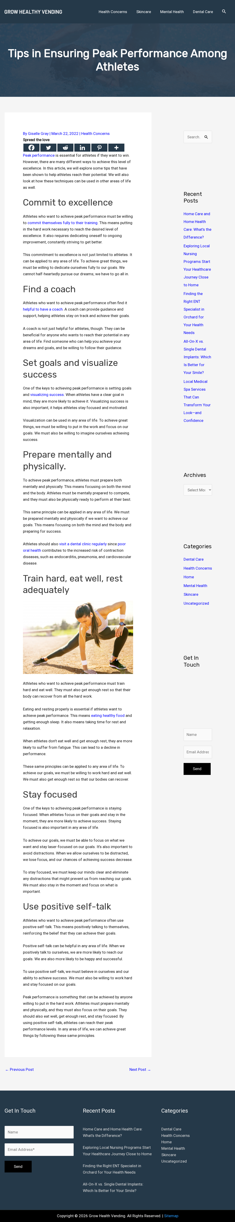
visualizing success (47, 394)
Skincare (191, 594)
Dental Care (194, 559)
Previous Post (19, 1069)
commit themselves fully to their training (63, 222)
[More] (116, 148)
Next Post (140, 1069)
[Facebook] (31, 148)
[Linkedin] (82, 148)
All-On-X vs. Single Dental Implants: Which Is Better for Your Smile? (197, 357)
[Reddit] (65, 148)
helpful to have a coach (43, 309)
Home (189, 577)
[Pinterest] (99, 148)
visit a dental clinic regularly (83, 544)
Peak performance (39, 155)
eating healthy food (108, 715)
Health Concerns (95, 133)
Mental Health (195, 585)
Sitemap (171, 1216)
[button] (224, 12)
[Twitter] (48, 148)
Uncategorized (196, 603)
